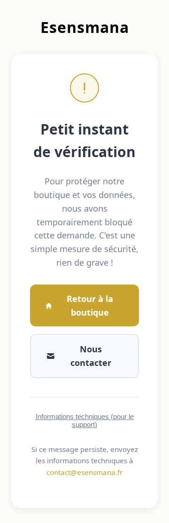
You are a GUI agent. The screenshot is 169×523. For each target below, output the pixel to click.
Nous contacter (90, 355)
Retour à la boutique (90, 305)
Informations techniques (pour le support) (85, 420)
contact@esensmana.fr (84, 472)
